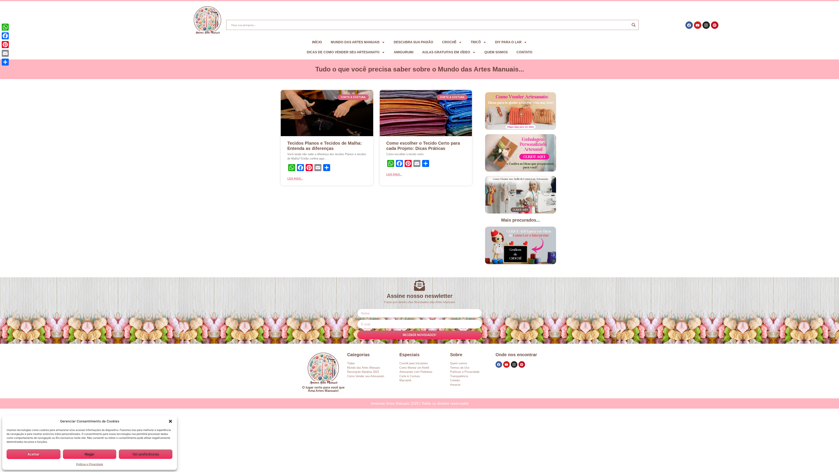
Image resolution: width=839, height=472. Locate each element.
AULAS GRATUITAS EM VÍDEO (446, 52)
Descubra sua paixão (413, 42)
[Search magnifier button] (634, 25)
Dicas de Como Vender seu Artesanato (343, 52)
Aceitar (33, 454)
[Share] (5, 62)
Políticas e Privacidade (89, 464)
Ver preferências (145, 454)
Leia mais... (295, 178)
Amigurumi (403, 52)
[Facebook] (689, 25)
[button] (170, 421)
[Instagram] (706, 25)
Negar (89, 454)
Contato (524, 52)
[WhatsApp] (5, 27)
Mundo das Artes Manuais (355, 42)
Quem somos (496, 52)
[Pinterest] (714, 25)
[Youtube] (697, 25)
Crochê (449, 42)
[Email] (5, 53)
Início (317, 42)
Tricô (476, 42)
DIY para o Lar (508, 42)
